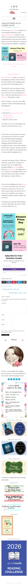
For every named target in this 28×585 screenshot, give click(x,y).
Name (3, 314)
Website (3, 324)
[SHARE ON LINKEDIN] (19, 282)
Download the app (8, 117)
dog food (15, 167)
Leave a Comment (16, 27)
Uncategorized (8, 286)
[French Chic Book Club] (14, 456)
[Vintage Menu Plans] (14, 475)
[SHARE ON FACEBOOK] (8, 282)
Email (3, 319)
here (15, 66)
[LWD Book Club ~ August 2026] (14, 436)
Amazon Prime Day (7, 35)
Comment (3, 303)
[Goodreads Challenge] (14, 558)
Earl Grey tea (11, 169)
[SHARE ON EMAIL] (24, 282)
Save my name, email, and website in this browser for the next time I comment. (13, 331)
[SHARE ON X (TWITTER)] (3, 282)
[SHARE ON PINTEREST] (13, 282)
